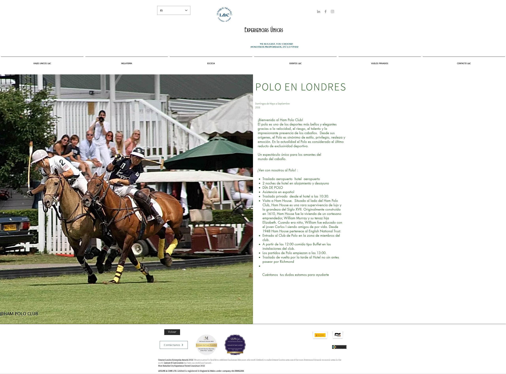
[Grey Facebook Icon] (325, 11)
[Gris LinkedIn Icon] (318, 11)
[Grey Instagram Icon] (332, 11)
